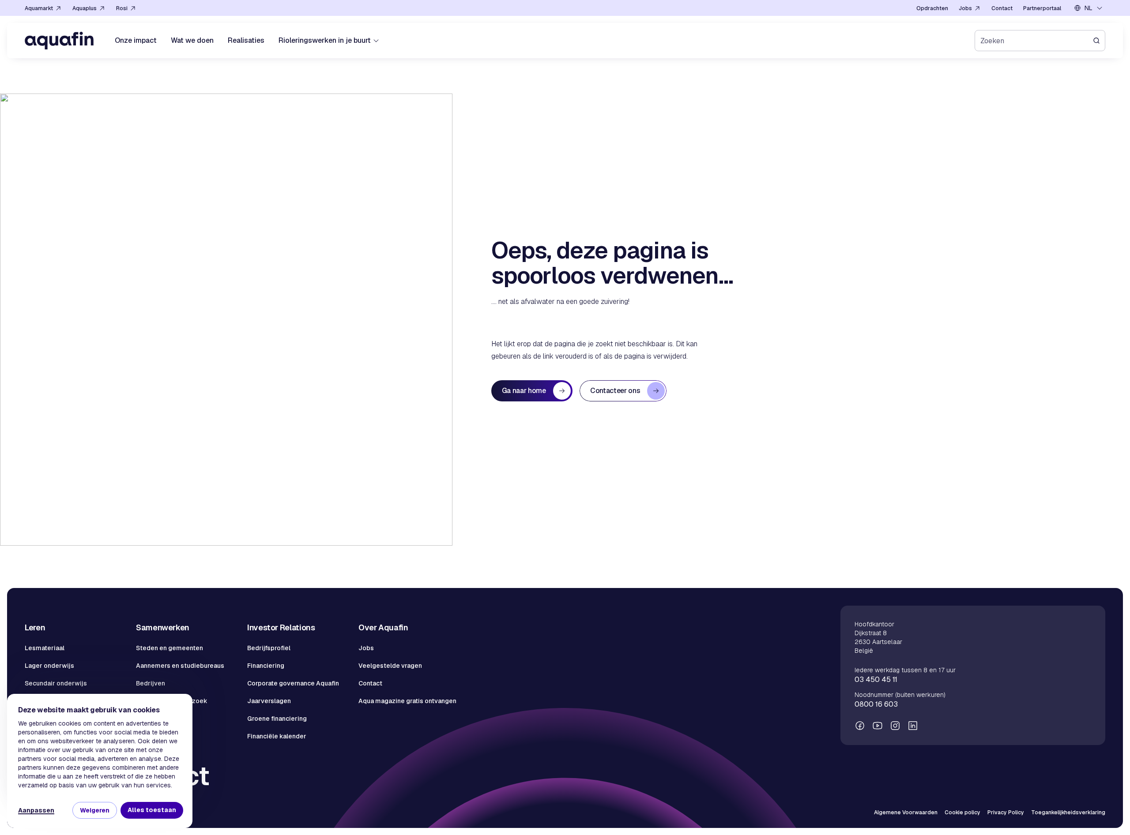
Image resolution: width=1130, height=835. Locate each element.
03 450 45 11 (876, 679)
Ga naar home (524, 390)
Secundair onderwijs (56, 683)
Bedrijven (150, 683)
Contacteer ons (615, 390)
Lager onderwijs (49, 666)
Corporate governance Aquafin (293, 683)
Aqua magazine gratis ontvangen (407, 701)
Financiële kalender (276, 736)
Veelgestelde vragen (390, 666)
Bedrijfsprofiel (268, 648)
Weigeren (94, 810)
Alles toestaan (152, 810)
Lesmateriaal (44, 648)
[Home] (59, 40)
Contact (370, 683)
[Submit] (1099, 40)
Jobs (366, 648)
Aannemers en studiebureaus (180, 666)
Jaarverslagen (269, 701)
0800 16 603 (876, 704)
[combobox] (1088, 8)
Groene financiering (277, 719)
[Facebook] (860, 725)
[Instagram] (895, 725)
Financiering (265, 666)
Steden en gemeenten (169, 648)
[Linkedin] (913, 725)
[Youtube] (877, 725)
